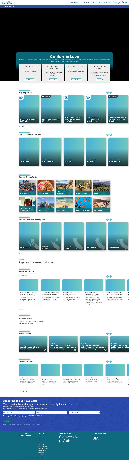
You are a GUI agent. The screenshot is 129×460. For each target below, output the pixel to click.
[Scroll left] (107, 93)
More (115, 2)
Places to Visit (74, 2)
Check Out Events (76, 80)
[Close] (127, 6)
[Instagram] (104, 321)
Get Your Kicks (53, 80)
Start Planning (30, 80)
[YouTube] (108, 321)
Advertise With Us (42, 450)
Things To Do (85, 2)
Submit (7, 421)
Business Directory (42, 437)
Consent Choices (42, 454)
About (39, 435)
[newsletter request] (68, 440)
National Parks (30, 349)
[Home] (7, 2)
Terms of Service (36, 424)
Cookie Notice (41, 452)
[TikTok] (63, 440)
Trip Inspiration (96, 2)
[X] (63, 436)
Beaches (52, 349)
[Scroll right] (111, 93)
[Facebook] (59, 436)
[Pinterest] (106, 321)
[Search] (126, 2)
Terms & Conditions (42, 446)
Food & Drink (23, 349)
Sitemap (40, 442)
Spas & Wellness (91, 349)
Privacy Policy (96, 421)
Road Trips (107, 2)
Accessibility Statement (43, 448)
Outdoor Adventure (60, 349)
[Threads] (72, 436)
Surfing (118, 349)
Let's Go (99, 80)
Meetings (40, 440)
